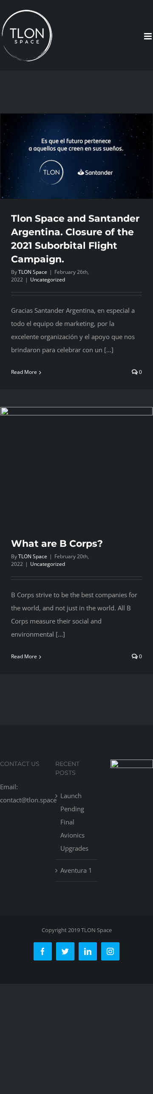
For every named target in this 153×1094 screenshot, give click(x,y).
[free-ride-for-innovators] (131, 766)
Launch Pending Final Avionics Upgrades (74, 821)
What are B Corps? (57, 543)
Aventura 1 (76, 870)
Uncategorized (47, 279)
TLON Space (32, 272)
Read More (24, 372)
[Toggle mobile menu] (148, 36)
